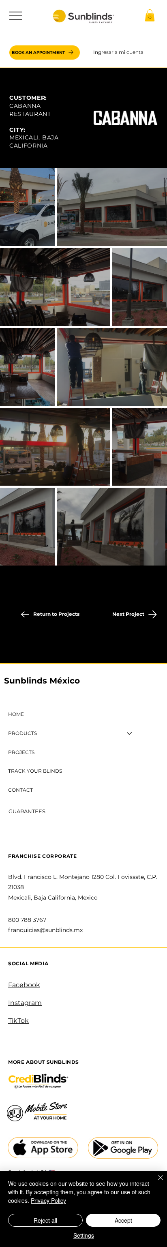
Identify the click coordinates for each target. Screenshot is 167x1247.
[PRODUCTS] (130, 733)
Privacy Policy (48, 1200)
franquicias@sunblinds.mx (45, 930)
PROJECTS (21, 752)
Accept (123, 1220)
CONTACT (20, 790)
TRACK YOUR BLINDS (35, 771)
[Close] (155, 1182)
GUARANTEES (27, 811)
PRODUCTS (22, 733)
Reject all (45, 1220)
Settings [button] (83, 1235)
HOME (16, 714)
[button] (150, 15)
